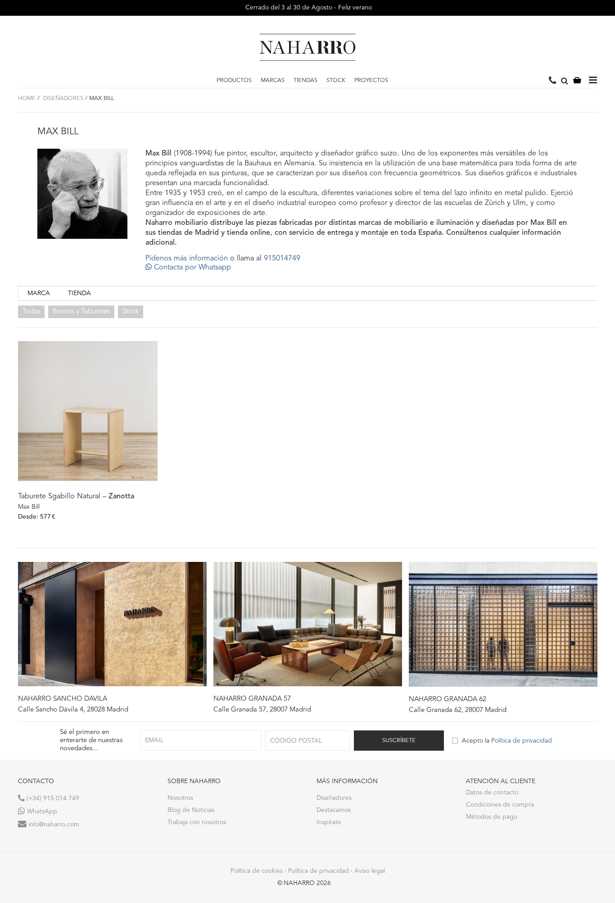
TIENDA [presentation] (79, 293)
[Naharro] (307, 47)
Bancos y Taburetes (81, 311)
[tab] (38, 294)
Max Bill (29, 507)
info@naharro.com (53, 824)
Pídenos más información (186, 258)
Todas (31, 311)
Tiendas (305, 80)
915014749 (282, 258)
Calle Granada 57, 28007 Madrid (262, 710)
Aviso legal (369, 871)
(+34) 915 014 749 (52, 798)
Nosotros (180, 798)
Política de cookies (257, 871)
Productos (234, 80)
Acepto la (507, 741)
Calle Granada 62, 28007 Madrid (457, 710)
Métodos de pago (491, 817)
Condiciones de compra (500, 805)
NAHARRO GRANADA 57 (252, 699)
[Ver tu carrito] (577, 80)
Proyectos (371, 80)
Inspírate (329, 822)
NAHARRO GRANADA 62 (447, 699)
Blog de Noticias (190, 810)
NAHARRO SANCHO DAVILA (62, 699)
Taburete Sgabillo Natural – (76, 496)
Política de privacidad (521, 741)
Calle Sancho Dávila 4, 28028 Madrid (73, 710)
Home (27, 98)
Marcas (273, 80)
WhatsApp (41, 811)
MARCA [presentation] (38, 293)
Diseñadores (62, 98)
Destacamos (334, 810)
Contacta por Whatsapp (191, 267)
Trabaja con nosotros (196, 822)
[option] (112, 638)
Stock (335, 80)
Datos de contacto (492, 792)
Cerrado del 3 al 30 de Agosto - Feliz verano (308, 8)
